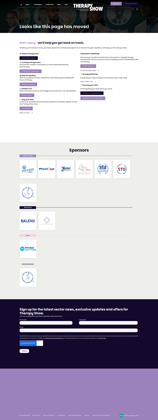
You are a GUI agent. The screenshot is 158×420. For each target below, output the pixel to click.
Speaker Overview (28, 84)
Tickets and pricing (53, 381)
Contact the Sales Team (88, 70)
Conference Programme (30, 71)
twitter (111, 394)
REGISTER (116, 3)
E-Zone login (75, 388)
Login (137, 9)
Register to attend (52, 378)
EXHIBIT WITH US (130, 3)
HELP (66, 4)
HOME (20, 4)
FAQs (48, 395)
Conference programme (55, 385)
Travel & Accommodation (92, 93)
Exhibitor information (79, 385)
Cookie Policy (61, 415)
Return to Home (25, 113)
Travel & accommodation (55, 391)
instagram (97, 394)
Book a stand (76, 378)
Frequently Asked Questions (93, 98)
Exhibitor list (27, 95)
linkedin (106, 394)
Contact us (24, 397)
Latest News (26, 108)
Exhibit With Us (88, 66)
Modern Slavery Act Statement (101, 415)
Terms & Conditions (48, 415)
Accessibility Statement (75, 415)
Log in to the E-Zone (86, 81)
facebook (102, 394)
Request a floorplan (78, 381)
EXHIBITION (49, 4)
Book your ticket (28, 58)
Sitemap (87, 415)
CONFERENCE (38, 4)
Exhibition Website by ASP (131, 415)
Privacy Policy (36, 415)
